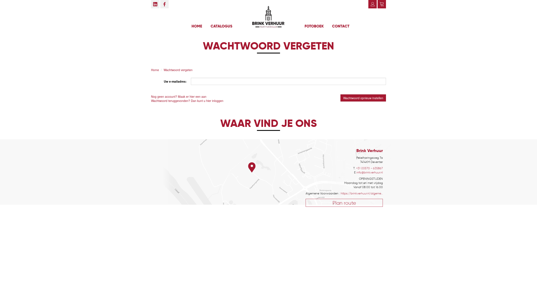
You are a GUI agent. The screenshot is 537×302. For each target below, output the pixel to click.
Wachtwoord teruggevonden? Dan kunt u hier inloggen (187, 101)
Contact (340, 26)
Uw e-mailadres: (175, 81)
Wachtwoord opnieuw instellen (363, 98)
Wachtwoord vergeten (178, 70)
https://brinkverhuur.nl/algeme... (362, 193)
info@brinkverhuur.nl (369, 172)
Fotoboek (314, 26)
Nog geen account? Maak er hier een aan (178, 96)
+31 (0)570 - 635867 (369, 168)
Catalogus (221, 26)
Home (197, 26)
